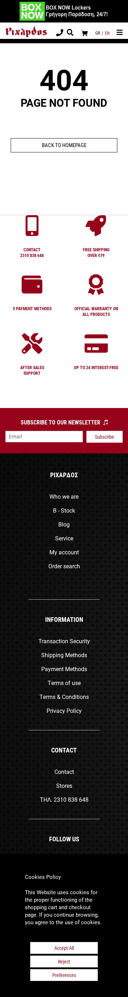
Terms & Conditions (64, 696)
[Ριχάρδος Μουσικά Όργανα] (26, 32)
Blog (64, 524)
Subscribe (104, 436)
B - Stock (64, 510)
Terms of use (64, 682)
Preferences (64, 975)
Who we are (64, 496)
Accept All (64, 948)
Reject (64, 961)
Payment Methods (64, 669)
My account (64, 552)
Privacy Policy (64, 710)
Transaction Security (64, 641)
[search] (70, 33)
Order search (64, 566)
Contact (64, 771)
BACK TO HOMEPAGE (64, 144)
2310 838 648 (71, 799)
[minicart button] (84, 32)
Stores (64, 785)
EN (107, 33)
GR (97, 33)
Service (64, 538)
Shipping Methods (64, 655)
